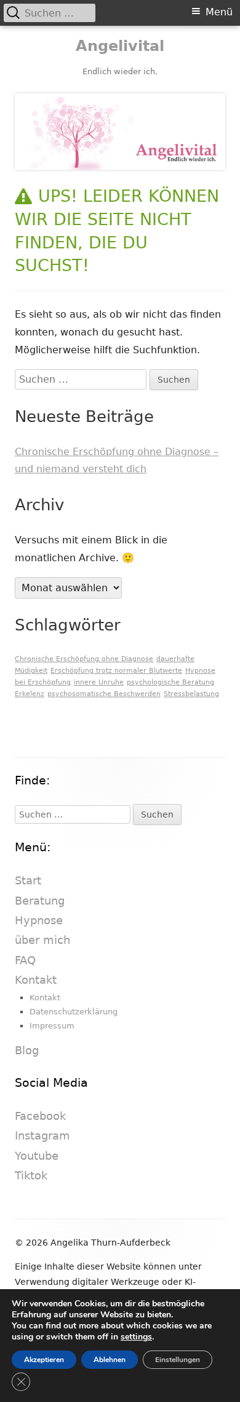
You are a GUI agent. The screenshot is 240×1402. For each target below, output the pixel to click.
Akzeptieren (44, 1360)
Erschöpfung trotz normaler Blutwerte (116, 671)
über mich (42, 939)
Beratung (40, 900)
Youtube (36, 1155)
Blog (27, 1050)
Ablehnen (110, 1360)
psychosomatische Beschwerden (104, 694)
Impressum (52, 1025)
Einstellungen (177, 1360)
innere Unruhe (99, 682)
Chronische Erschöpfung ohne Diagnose (84, 659)
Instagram (42, 1135)
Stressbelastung (191, 694)
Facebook (40, 1115)
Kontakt (36, 979)
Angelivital (120, 46)
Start (28, 880)
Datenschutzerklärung (74, 1011)
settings (136, 1337)
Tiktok (31, 1175)
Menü (219, 12)
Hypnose (39, 920)
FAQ (25, 960)
